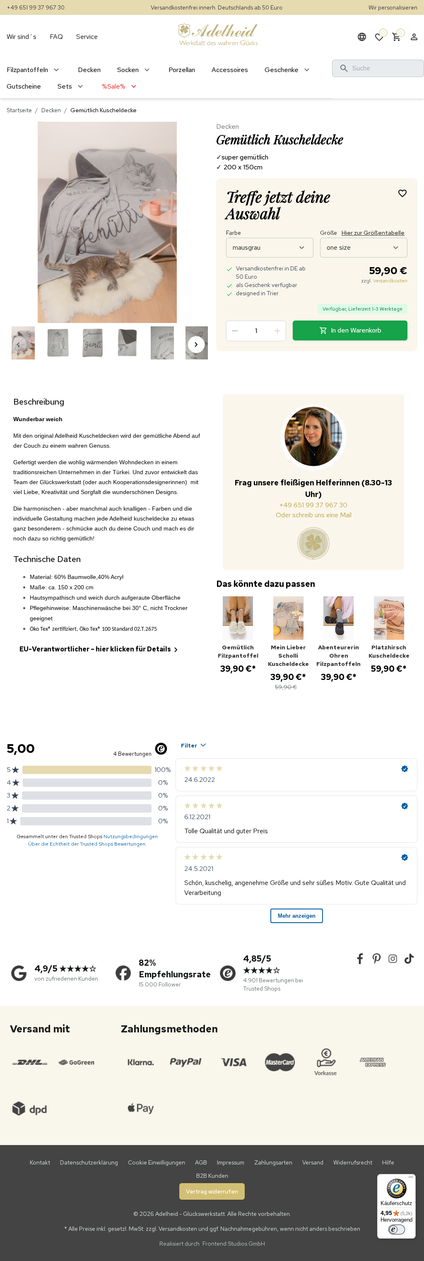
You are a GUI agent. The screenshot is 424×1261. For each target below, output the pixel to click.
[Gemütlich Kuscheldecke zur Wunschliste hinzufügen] (402, 193)
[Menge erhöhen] (277, 331)
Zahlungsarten (273, 1162)
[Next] (196, 344)
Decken (51, 110)
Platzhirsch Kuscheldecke (389, 651)
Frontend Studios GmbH (233, 1243)
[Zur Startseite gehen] (218, 34)
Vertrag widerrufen (212, 1191)
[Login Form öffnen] (414, 37)
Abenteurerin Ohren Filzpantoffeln (338, 656)
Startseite (19, 110)
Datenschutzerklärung (89, 1162)
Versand (312, 1162)
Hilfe (388, 1162)
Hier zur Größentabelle (373, 232)
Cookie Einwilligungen (156, 1162)
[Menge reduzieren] (234, 331)
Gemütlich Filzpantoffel (238, 651)
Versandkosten (390, 280)
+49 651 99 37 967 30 (36, 7)
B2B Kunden (212, 1175)
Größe (362, 232)
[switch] (396, 1229)
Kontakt (40, 1162)
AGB (201, 1162)
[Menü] (411, 1179)
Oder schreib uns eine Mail (314, 515)
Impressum (230, 1162)
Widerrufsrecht (352, 1162)
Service (87, 36)
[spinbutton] (256, 331)
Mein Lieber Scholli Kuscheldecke (288, 656)
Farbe (233, 232)
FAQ (56, 36)
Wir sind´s (21, 36)
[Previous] (18, 344)
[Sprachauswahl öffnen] (362, 37)
